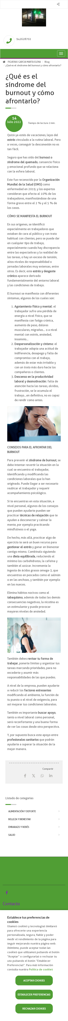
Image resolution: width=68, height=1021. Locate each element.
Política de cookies (41, 969)
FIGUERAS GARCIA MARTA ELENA (24, 61)
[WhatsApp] (42, 776)
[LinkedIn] (51, 776)
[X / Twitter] (34, 776)
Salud (11, 835)
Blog (47, 61)
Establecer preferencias (34, 994)
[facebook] (7, 893)
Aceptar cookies (34, 980)
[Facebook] (25, 776)
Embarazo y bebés (18, 827)
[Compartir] (58, 4)
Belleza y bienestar (19, 819)
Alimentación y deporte (22, 811)
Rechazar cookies (34, 1008)
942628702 (23, 39)
